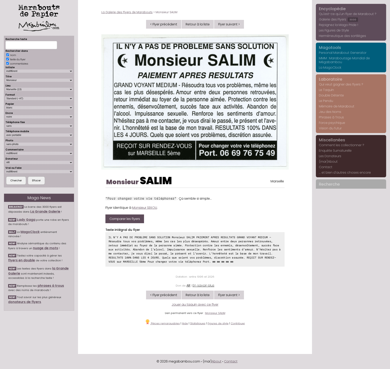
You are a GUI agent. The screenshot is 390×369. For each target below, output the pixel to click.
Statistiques (197, 323)
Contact (325, 167)
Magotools (330, 47)
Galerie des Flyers (337, 19)
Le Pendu (326, 100)
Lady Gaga (26, 219)
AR (188, 285)
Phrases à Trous (331, 117)
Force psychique (332, 122)
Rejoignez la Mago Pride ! (338, 25)
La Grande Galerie (45, 211)
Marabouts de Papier (39, 10)
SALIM (156, 180)
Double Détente (331, 95)
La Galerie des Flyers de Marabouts (127, 12)
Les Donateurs (330, 156)
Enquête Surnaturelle (335, 150)
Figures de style (218, 323)
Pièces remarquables (165, 323)
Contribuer (238, 323)
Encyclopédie (332, 9)
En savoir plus (203, 285)
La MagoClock (330, 67)
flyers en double (21, 260)
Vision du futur (330, 128)
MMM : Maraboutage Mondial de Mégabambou (344, 60)
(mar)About (328, 161)
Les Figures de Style (334, 30)
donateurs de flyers (24, 302)
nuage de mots (45, 248)
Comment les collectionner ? (341, 145)
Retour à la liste (198, 24)
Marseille (277, 181)
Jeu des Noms (330, 111)
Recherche (329, 184)
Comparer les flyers (124, 218)
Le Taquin (326, 90)
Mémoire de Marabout (336, 106)
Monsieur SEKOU (144, 207)
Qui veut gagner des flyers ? (341, 84)
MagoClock (30, 231)
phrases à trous (51, 285)
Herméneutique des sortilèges (342, 36)
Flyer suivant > (229, 24)
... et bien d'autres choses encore (345, 172)
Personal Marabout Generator (342, 52)
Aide (185, 323)
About (216, 361)
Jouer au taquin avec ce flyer (195, 304)
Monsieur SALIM (215, 313)
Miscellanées (332, 140)
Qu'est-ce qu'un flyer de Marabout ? (347, 14)
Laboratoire (330, 79)
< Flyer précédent (163, 24)
